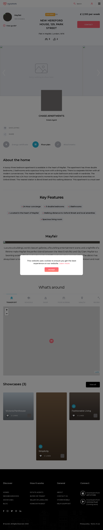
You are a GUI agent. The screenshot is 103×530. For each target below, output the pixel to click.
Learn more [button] (64, 263)
